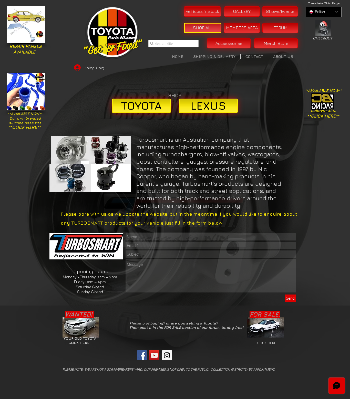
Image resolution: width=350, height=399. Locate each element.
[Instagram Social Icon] (167, 355)
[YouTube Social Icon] (154, 355)
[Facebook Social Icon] (142, 355)
